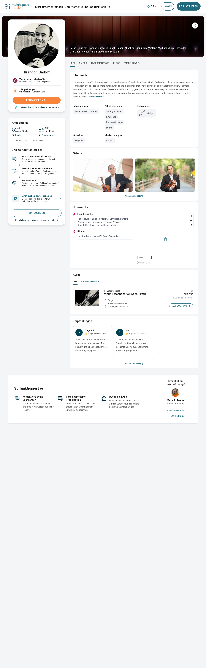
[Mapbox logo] (143, 262)
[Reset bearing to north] (191, 225)
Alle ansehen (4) (134, 196)
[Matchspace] (17, 6)
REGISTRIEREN (188, 6)
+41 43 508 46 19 (175, 410)
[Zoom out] (191, 220)
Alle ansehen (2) (134, 363)
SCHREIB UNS (177, 416)
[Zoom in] (191, 216)
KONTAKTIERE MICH (36, 100)
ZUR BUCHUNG (37, 213)
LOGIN (168, 6)
